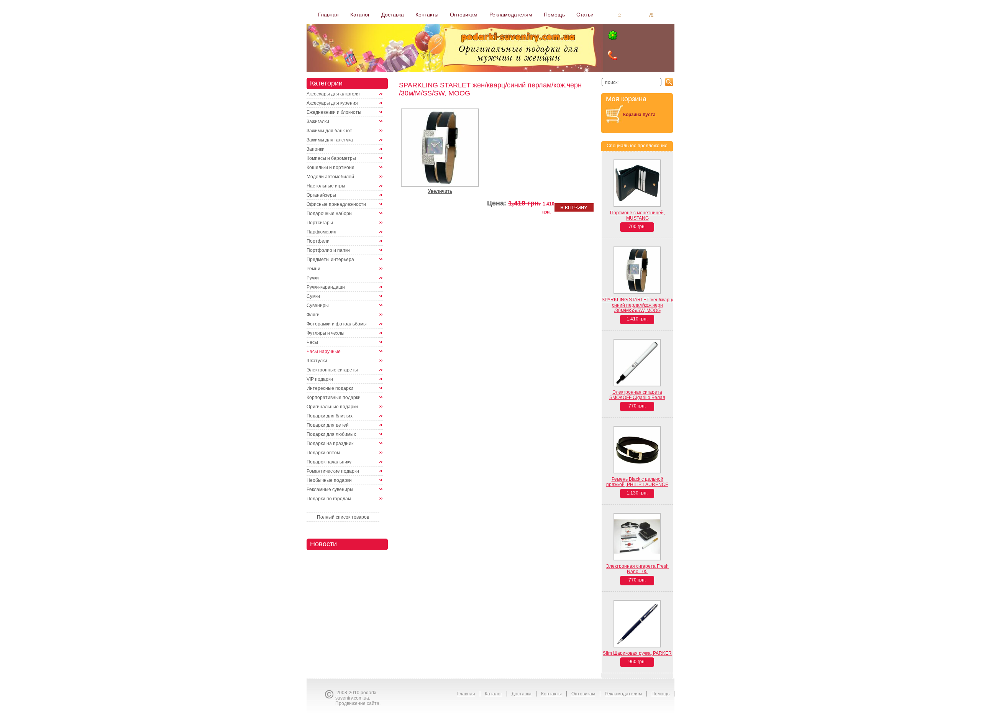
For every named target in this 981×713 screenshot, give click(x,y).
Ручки (313, 278)
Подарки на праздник (330, 443)
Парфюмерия (321, 232)
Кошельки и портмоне (330, 167)
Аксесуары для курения (332, 103)
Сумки (313, 296)
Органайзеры (321, 195)
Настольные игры (326, 186)
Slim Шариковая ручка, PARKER (637, 653)
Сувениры (318, 305)
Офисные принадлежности (336, 204)
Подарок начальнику (329, 462)
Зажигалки (318, 121)
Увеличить (440, 191)
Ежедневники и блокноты (334, 112)
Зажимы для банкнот (329, 130)
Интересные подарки (330, 388)
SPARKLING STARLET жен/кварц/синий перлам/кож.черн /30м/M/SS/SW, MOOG (637, 305)
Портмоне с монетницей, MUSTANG (637, 215)
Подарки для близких (330, 416)
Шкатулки (317, 360)
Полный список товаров (343, 517)
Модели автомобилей (330, 176)
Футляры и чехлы (325, 333)
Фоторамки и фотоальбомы (337, 324)
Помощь (554, 15)
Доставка (392, 15)
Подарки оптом (323, 452)
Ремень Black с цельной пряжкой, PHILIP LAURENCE (637, 481)
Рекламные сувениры (330, 489)
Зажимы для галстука (330, 140)
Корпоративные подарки (334, 397)
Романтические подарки (333, 471)
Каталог (360, 15)
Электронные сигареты (332, 370)
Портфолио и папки (328, 250)
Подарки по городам (329, 498)
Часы (312, 342)
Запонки (316, 149)
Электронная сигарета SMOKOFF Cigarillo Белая (637, 394)
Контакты (426, 15)
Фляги (313, 314)
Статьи (585, 15)
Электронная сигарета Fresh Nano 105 (637, 569)
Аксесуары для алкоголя (333, 94)
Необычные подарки (329, 480)
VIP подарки (320, 379)
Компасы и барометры (331, 158)
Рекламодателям (510, 15)
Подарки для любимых (331, 434)
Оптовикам (463, 15)
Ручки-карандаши (326, 287)
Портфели (318, 241)
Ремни (313, 268)
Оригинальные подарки (332, 406)
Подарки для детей (328, 425)
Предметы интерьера (330, 259)
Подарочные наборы (330, 213)
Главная (328, 15)
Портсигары (320, 222)
